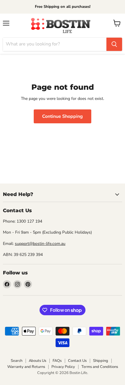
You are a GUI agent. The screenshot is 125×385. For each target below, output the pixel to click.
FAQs (57, 360)
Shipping (100, 360)
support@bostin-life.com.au (40, 243)
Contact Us (77, 360)
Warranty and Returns (26, 366)
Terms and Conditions (99, 366)
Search (16, 360)
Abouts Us (37, 360)
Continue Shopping (62, 116)
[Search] (114, 44)
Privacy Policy (63, 366)
